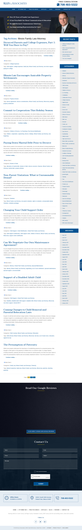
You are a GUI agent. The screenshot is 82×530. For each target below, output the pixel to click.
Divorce (64, 107)
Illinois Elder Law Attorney (67, 141)
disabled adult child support (19, 300)
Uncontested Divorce (66, 215)
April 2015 (64, 295)
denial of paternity (11, 368)
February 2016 (65, 271)
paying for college (8, 68)
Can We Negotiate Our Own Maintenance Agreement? (26, 244)
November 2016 (65, 249)
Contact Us (66, 9)
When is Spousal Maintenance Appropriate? (68, 48)
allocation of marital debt (13, 166)
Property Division (14, 98)
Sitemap (49, 527)
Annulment (64, 80)
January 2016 (65, 274)
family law (26, 66)
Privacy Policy (57, 527)
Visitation (12, 198)
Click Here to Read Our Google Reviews (41, 431)
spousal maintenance (50, 268)
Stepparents (64, 205)
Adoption (64, 70)
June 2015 (64, 291)
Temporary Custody (66, 210)
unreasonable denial (47, 201)
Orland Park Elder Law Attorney (69, 165)
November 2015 (65, 278)
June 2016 (64, 261)
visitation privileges (14, 203)
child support (10, 66)
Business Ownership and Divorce (69, 82)
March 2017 (64, 240)
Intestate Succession (66, 150)
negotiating (29, 268)
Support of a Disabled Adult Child (22, 277)
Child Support (13, 231)
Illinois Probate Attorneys (67, 148)
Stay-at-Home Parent (66, 203)
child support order (25, 233)
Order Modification (22, 231)
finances (40, 166)
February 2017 (65, 242)
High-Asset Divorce (66, 138)
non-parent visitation (26, 201)
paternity (45, 368)
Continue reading (49, 55)
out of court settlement (38, 268)
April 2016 (64, 266)
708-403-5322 (68, 4)
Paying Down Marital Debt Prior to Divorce (27, 143)
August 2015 (65, 286)
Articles (43, 9)
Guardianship (65, 133)
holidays (31, 133)
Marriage (64, 158)
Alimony (12, 265)
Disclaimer (44, 471)
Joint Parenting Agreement (67, 155)
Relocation (35, 333)
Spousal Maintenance (37, 265)
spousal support (8, 270)
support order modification (16, 235)
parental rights (65, 174)
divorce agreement (11, 101)
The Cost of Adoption (66, 58)
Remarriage (64, 191)
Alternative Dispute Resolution (68, 78)
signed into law (7, 338)
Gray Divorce (65, 131)
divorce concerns (33, 166)
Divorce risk (64, 109)
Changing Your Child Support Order (23, 210)
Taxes (63, 208)
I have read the (41, 471)
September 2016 (65, 254)
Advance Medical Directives (68, 73)
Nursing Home (65, 160)
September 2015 (65, 283)
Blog (50, 9)
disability (9, 300)
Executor (64, 121)
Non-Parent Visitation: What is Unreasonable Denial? (29, 176)
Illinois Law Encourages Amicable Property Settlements (27, 76)
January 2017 (65, 244)
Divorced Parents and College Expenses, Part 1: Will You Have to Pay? (29, 44)
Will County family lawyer (67, 222)
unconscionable (16, 270)
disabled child (29, 300)
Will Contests (65, 220)
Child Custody (13, 333)
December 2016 (65, 247)
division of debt (24, 166)
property (52, 101)
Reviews (57, 9)
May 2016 (64, 264)
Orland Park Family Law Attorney (36, 231)
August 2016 (65, 257)
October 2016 (65, 252)
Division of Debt (14, 163)
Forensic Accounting (66, 126)
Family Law (13, 365)
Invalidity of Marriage (66, 153)
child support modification (13, 233)
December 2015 (65, 276)
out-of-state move (43, 335)
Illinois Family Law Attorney (36, 66)
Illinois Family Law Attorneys (25, 333)
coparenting (21, 133)
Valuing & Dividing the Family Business (68, 44)
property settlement (9, 103)
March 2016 (64, 269)
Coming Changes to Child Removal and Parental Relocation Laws (25, 311)
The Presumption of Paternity (20, 345)
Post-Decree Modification (34, 131)
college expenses (18, 66)
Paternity (33, 365)
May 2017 (64, 235)
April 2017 (64, 237)
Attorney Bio (22, 9)
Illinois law (46, 101)
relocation (51, 335)
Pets (63, 179)
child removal (10, 335)
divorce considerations (22, 101)
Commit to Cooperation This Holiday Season (28, 110)
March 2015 (64, 298)
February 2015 (65, 300)
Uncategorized (65, 213)
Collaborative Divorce (66, 97)
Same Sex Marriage (66, 198)
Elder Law (64, 119)
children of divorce (35, 233)
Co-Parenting (23, 131)
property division (19, 168)
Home (13, 9)
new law (37, 335)
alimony (9, 268)
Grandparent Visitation (67, 129)
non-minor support (48, 66)
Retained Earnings (66, 193)
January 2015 (65, 303)
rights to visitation (37, 201)
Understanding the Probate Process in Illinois (68, 55)
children (9, 133)
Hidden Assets (65, 136)
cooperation (14, 133)
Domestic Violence (66, 112)
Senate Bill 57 (17, 303)
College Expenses (14, 63)
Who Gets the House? (67, 52)
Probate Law (65, 184)
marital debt (12, 168)
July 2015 (64, 288)
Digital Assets (65, 102)
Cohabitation (65, 95)
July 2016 (64, 259)
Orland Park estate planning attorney (68, 168)
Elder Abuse (64, 116)
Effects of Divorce (66, 114)
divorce (27, 133)
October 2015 (65, 281)
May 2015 (64, 293)
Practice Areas (33, 9)
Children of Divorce (15, 131)
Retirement (64, 196)
